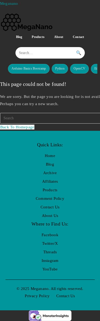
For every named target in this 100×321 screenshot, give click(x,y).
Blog (19, 37)
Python (60, 68)
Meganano (9, 3)
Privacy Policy (37, 296)
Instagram (50, 260)
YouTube (50, 269)
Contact (78, 37)
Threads (50, 252)
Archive (50, 173)
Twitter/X (50, 243)
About (58, 37)
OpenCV (79, 68)
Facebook (50, 235)
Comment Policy (50, 198)
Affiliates (50, 181)
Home (50, 156)
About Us (50, 215)
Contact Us (50, 207)
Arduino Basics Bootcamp (28, 68)
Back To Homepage (17, 127)
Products (38, 37)
